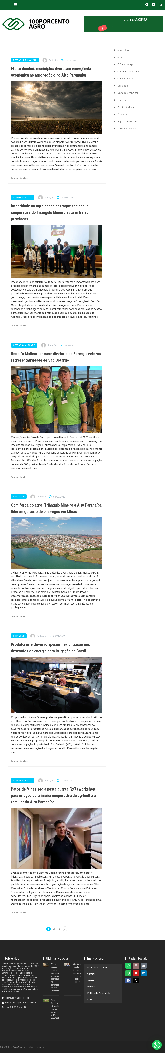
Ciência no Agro (125, 64)
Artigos (121, 57)
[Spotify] (128, 973)
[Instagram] (136, 966)
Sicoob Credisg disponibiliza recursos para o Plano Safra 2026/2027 (56, 1009)
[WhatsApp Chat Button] (157, 1045)
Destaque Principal (25, 60)
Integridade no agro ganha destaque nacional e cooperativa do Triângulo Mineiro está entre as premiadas (49, 212)
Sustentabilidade (126, 128)
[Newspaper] (144, 966)
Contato (91, 974)
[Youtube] (136, 973)
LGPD (90, 999)
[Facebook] (128, 980)
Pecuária (122, 114)
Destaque (18, 496)
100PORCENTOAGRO (98, 967)
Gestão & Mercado (24, 345)
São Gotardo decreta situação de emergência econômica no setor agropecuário (78, 973)
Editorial (121, 100)
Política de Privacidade (98, 993)
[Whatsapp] (128, 966)
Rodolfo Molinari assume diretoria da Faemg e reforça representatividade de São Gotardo (56, 357)
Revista (91, 987)
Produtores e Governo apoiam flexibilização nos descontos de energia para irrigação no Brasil (50, 647)
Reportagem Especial (128, 121)
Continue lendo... (19, 178)
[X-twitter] (136, 980)
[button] (15, 4)
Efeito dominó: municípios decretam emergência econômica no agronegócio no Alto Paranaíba (51, 71)
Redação (53, 60)
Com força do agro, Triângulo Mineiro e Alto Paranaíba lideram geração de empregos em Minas (56, 508)
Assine (90, 980)
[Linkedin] (144, 973)
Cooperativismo (22, 197)
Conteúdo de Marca (128, 71)
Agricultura (123, 49)
